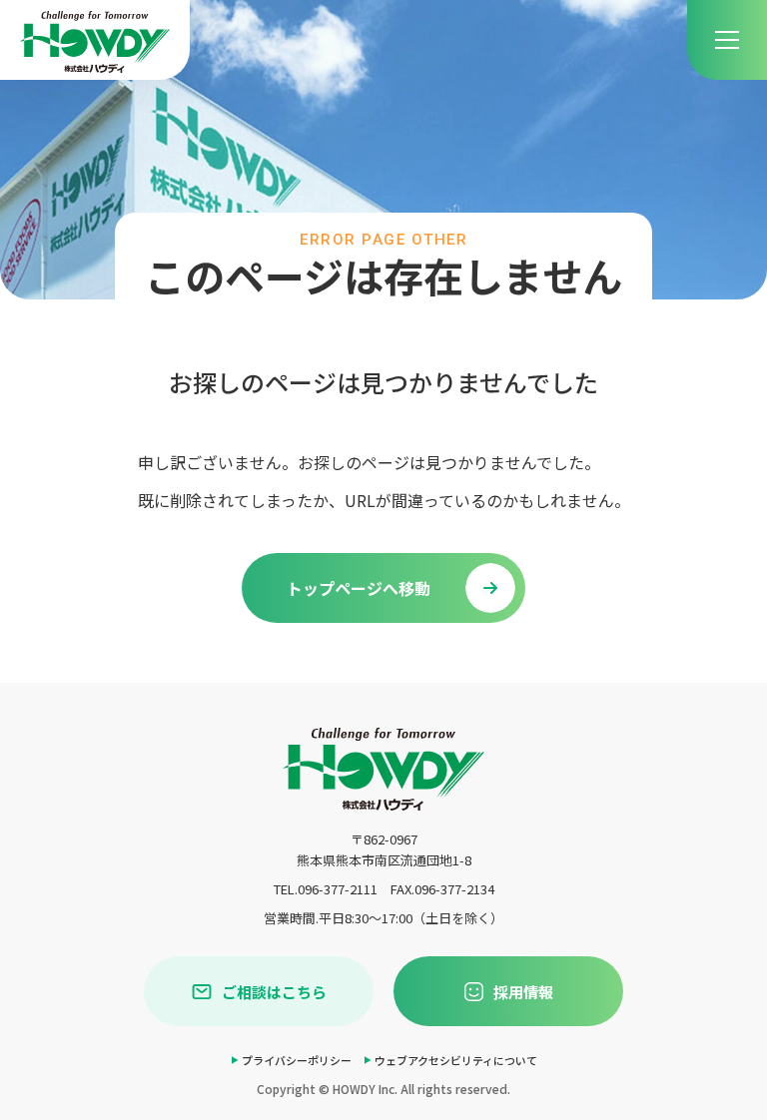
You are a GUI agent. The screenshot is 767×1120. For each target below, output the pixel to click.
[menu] (727, 40)
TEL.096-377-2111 (326, 888)
